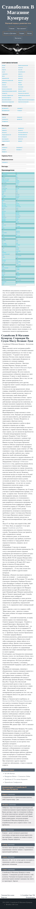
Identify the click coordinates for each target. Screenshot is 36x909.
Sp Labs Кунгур (10, 773)
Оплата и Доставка (10, 33)
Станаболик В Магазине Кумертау (18, 12)
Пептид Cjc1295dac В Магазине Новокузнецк (17, 701)
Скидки (21, 33)
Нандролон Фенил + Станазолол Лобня (17, 776)
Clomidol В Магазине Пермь (22, 367)
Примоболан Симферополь (13, 782)
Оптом (29, 33)
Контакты (18, 38)
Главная (11, 28)
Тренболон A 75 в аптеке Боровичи (16, 779)
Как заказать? (21, 28)
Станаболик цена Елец (15, 528)
